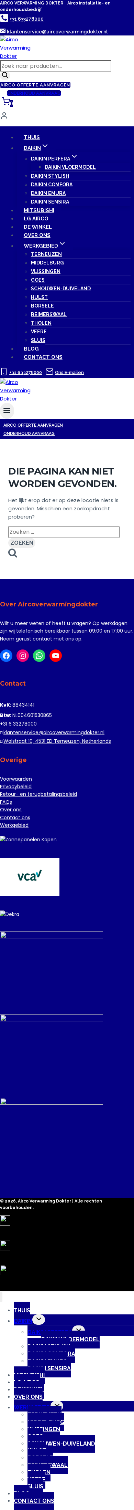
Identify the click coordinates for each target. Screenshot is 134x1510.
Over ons (11, 809)
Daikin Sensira (50, 202)
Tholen (41, 323)
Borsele (42, 306)
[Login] (67, 117)
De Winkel (38, 227)
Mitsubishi (39, 210)
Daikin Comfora (51, 184)
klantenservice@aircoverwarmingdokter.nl (53, 732)
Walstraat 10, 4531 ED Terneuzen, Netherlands (57, 741)
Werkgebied (14, 825)
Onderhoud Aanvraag (34, 93)
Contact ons (15, 817)
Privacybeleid (16, 786)
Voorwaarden (16, 778)
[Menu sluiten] (1, 1297)
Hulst (39, 297)
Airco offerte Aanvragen (35, 84)
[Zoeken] (5, 76)
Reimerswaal (49, 314)
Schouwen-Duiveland (61, 288)
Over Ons (37, 235)
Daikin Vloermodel (70, 167)
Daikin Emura (48, 193)
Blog (31, 349)
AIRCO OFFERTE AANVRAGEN (33, 425)
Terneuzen (46, 254)
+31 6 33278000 (18, 723)
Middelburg (47, 262)
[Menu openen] (7, 411)
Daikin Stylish (50, 176)
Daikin (23, 1321)
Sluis (38, 340)
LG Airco (36, 219)
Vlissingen (45, 271)
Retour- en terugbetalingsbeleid (38, 794)
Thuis (32, 137)
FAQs (6, 802)
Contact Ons (43, 357)
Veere (39, 331)
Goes (38, 280)
